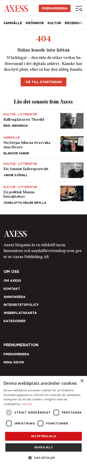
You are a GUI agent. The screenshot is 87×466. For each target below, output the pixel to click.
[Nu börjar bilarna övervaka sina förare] (43, 146)
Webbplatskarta (20, 313)
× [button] (82, 381)
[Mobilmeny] (79, 8)
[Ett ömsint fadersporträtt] (43, 170)
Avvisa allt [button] (43, 447)
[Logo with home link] (43, 234)
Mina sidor (13, 362)
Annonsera (14, 297)
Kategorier (14, 321)
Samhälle (12, 23)
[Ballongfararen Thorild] (43, 120)
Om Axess (12, 280)
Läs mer (27, 404)
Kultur (54, 23)
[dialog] (43, 421)
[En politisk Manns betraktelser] (43, 193)
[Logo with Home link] (16, 8)
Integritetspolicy (21, 305)
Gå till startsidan (43, 82)
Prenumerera (55, 8)
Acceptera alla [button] (43, 436)
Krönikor (35, 23)
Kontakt (11, 289)
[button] (43, 458)
